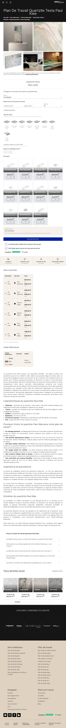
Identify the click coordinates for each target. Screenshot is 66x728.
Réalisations (41, 701)
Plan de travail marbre (14, 658)
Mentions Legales (15, 724)
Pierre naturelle (26, 17)
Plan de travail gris (43, 669)
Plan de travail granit (14, 656)
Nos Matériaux (14, 17)
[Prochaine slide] (63, 589)
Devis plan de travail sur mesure (17, 709)
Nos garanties (12, 698)
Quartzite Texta (38, 17)
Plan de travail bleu (43, 678)
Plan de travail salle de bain (46, 656)
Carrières (10, 701)
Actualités (41, 695)
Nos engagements (13, 695)
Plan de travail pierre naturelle (16, 653)
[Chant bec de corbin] (44, 121)
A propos (10, 693)
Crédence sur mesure (44, 661)
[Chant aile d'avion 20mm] (37, 121)
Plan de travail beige (44, 672)
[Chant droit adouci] (29, 121)
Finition (5, 95)
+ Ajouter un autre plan (9, 110)
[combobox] (30, 97)
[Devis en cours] (10, 2)
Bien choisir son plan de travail (47, 650)
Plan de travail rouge (44, 683)
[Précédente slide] (2, 589)
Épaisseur (46, 104)
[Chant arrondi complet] (52, 121)
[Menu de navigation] (3, 2)
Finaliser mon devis (33, 239)
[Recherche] (6, 2)
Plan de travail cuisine (44, 653)
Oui (5, 152)
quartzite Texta (48, 394)
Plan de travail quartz (14, 650)
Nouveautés (41, 693)
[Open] (61, 97)
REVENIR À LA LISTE (57, 571)
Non (10, 152)
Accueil (5, 17)
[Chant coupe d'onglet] (6, 133)
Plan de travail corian (14, 669)
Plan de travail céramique (15, 664)
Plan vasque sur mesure (45, 658)
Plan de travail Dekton (14, 667)
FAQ (9, 706)
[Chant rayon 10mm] (22, 121)
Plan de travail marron (44, 675)
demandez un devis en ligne (38, 525)
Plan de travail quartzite (15, 661)
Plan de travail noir (43, 667)
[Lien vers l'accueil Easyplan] (59, 2)
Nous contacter (12, 704)
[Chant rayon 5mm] (14, 121)
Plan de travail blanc (44, 664)
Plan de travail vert (43, 680)
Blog (39, 704)
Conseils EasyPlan (43, 698)
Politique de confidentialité (26, 724)
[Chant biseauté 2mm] (6, 121)
